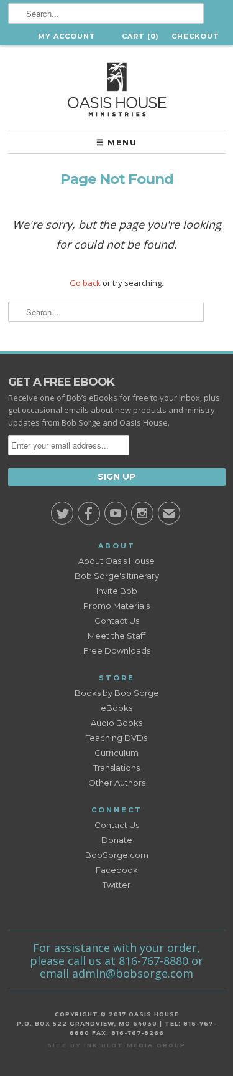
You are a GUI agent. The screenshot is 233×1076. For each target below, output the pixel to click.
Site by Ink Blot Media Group (116, 1045)
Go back (85, 282)
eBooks (116, 708)
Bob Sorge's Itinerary (117, 576)
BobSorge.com (116, 855)
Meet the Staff (116, 635)
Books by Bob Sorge (117, 693)
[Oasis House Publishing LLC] (117, 87)
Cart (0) (140, 36)
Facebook (117, 870)
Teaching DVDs (116, 738)
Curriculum (116, 753)
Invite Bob (116, 591)
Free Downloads (116, 650)
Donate (116, 840)
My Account (67, 36)
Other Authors (116, 783)
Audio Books (116, 723)
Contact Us (116, 621)
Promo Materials (116, 606)
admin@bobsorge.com (132, 973)
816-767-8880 (153, 960)
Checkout (195, 36)
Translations (116, 768)
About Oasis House (116, 561)
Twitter (116, 885)
